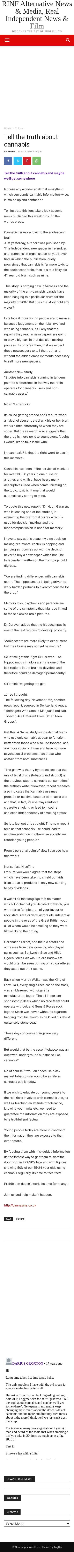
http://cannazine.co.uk (20, 1205)
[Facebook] (8, 161)
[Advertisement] (37, 87)
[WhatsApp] (36, 161)
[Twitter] (18, 161)
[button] (68, 40)
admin (11, 151)
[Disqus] (37, 1301)
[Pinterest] (27, 161)
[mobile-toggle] (7, 40)
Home (7, 128)
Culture (19, 128)
